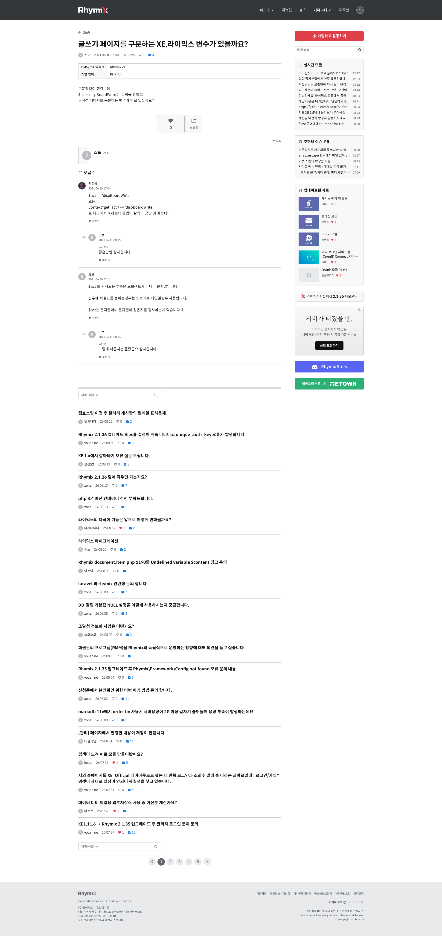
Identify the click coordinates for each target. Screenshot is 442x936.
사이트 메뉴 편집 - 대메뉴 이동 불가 (322, 167)
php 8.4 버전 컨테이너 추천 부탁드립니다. (115, 498)
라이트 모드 (336, 902)
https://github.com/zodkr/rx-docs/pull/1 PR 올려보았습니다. (342, 107)
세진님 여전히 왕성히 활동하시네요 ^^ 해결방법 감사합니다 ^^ (340, 118)
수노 (87, 549)
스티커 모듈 (329, 234)
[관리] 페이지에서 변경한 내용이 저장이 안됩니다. (122, 732)
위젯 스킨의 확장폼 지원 (315, 161)
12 (133, 832)
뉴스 (302, 10)
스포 (87, 55)
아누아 (88, 571)
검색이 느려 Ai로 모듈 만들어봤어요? (110, 754)
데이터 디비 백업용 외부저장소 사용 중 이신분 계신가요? (127, 802)
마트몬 (88, 811)
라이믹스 (263, 10)
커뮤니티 (321, 10)
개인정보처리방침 (280, 893)
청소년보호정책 (323, 893)
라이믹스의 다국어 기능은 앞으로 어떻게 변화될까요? (124, 519)
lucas (88, 763)
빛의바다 (90, 421)
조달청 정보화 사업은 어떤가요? (106, 626)
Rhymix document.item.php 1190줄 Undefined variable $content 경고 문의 (152, 562)
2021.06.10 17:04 (99, 188)
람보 (91, 274)
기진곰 (92, 183)
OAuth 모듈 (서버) (334, 270)
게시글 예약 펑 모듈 (335, 198)
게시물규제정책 (302, 893)
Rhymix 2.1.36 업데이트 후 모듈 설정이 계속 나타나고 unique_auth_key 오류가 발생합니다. (162, 434)
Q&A (85, 32)
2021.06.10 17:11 (99, 279)
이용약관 (261, 893)
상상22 (89, 464)
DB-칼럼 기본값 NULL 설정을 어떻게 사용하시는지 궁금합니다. (133, 605)
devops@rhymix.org (349, 919)
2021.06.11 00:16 (110, 337)
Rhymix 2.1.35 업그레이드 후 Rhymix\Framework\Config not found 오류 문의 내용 (157, 668)
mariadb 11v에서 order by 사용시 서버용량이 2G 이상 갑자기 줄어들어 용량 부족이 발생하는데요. (166, 711)
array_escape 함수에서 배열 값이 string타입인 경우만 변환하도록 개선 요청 (350, 155)
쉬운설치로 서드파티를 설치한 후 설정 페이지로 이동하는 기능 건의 (343, 150)
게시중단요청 (342, 893)
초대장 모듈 (329, 216)
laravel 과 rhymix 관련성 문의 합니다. (113, 583)
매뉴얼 (287, 10)
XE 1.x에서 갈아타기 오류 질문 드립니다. (114, 455)
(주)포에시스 (85, 907)
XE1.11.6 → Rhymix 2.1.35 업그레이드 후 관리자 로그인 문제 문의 (138, 824)
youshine (91, 443)
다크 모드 (355, 902)
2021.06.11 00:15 (110, 240)
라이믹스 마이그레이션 (98, 541)
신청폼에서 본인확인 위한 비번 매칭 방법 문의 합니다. (125, 690)
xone (88, 485)
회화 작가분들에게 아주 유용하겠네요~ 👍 (327, 79)
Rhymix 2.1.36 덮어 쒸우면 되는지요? (112, 477)
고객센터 (359, 893)
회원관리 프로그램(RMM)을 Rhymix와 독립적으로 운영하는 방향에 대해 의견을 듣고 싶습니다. (161, 647)
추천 (95, 221)
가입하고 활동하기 (331, 36)
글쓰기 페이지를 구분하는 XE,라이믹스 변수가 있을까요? (163, 44)
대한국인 (90, 741)
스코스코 (90, 635)
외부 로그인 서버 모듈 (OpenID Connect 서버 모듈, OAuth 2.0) (340, 254)
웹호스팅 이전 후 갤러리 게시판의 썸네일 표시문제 (122, 413)
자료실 (344, 10)
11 (127, 699)
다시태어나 (91, 528)
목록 (278, 141)
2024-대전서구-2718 (110, 920)
